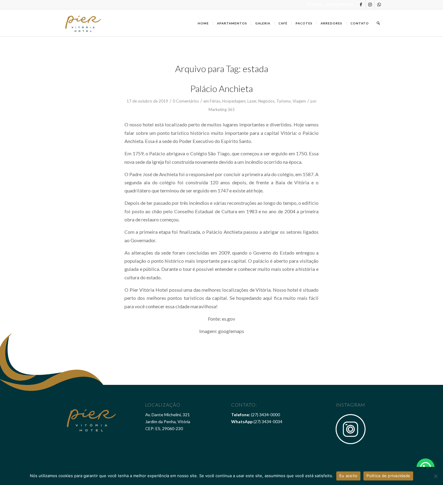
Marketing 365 (222, 109)
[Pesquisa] (378, 22)
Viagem (299, 101)
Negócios (266, 101)
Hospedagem (234, 101)
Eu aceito (348, 475)
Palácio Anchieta (221, 88)
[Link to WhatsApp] (379, 4)
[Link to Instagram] (370, 4)
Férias (215, 101)
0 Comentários (186, 101)
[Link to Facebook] (361, 4)
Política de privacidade (388, 475)
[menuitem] (203, 22)
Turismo (283, 101)
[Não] (435, 476)
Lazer (251, 101)
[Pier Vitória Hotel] (83, 22)
